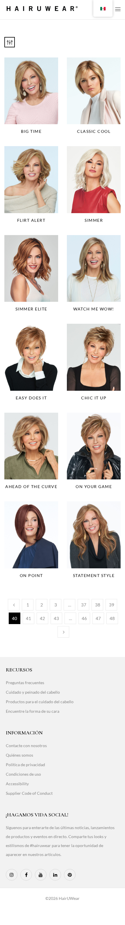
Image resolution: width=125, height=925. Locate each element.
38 (97, 604)
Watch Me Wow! (93, 308)
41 (28, 618)
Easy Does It (31, 397)
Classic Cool (93, 131)
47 (98, 618)
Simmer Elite (31, 308)
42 (42, 618)
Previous (13, 605)
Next (63, 632)
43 (56, 618)
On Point (31, 575)
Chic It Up (93, 397)
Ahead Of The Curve (31, 486)
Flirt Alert (31, 220)
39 (111, 604)
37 (83, 604)
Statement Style (94, 575)
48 (112, 618)
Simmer (94, 220)
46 (84, 618)
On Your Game (94, 486)
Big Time (31, 131)
